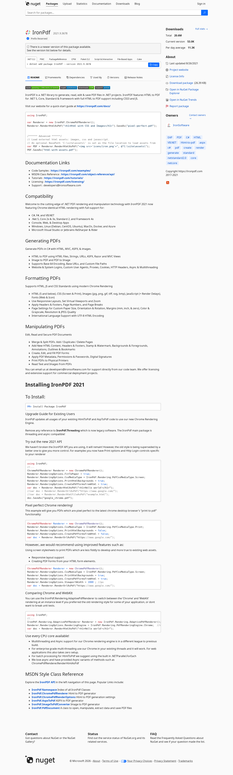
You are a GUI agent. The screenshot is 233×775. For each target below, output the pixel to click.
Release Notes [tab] (135, 77)
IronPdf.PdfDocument (46, 708)
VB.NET (172, 142)
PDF (179, 137)
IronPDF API (47, 682)
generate (173, 153)
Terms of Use (110, 761)
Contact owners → (197, 117)
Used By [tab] (97, 77)
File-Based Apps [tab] (124, 59)
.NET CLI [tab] (31, 59)
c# (169, 147)
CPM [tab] (73, 59)
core (193, 158)
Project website (179, 70)
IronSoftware (181, 125)
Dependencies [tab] (77, 77)
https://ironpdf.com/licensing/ (64, 181)
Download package (181, 83)
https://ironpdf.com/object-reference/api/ (88, 174)
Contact (31, 734)
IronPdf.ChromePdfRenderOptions (54, 697)
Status (93, 734)
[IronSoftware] (169, 125)
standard (188, 153)
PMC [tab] (42, 59)
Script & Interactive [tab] (103, 59)
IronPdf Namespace (44, 689)
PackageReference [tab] (58, 59)
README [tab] (35, 77)
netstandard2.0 (177, 158)
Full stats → (201, 28)
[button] (153, 65)
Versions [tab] (114, 77)
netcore (172, 163)
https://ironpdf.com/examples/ (71, 170)
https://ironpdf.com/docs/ (93, 106)
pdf (177, 147)
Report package (179, 106)
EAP (170, 137)
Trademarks (185, 761)
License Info (177, 76)
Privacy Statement (165, 761)
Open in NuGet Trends (183, 99)
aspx (202, 142)
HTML (197, 137)
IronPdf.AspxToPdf (43, 700)
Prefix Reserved (39, 38)
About (96, 761)
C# (187, 137)
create (187, 147)
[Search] (204, 13)
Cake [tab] (139, 59)
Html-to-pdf (188, 142)
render (200, 147)
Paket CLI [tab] (85, 59)
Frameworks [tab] (54, 77)
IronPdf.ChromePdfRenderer (50, 693)
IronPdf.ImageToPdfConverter (51, 704)
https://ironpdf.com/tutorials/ (63, 178)
